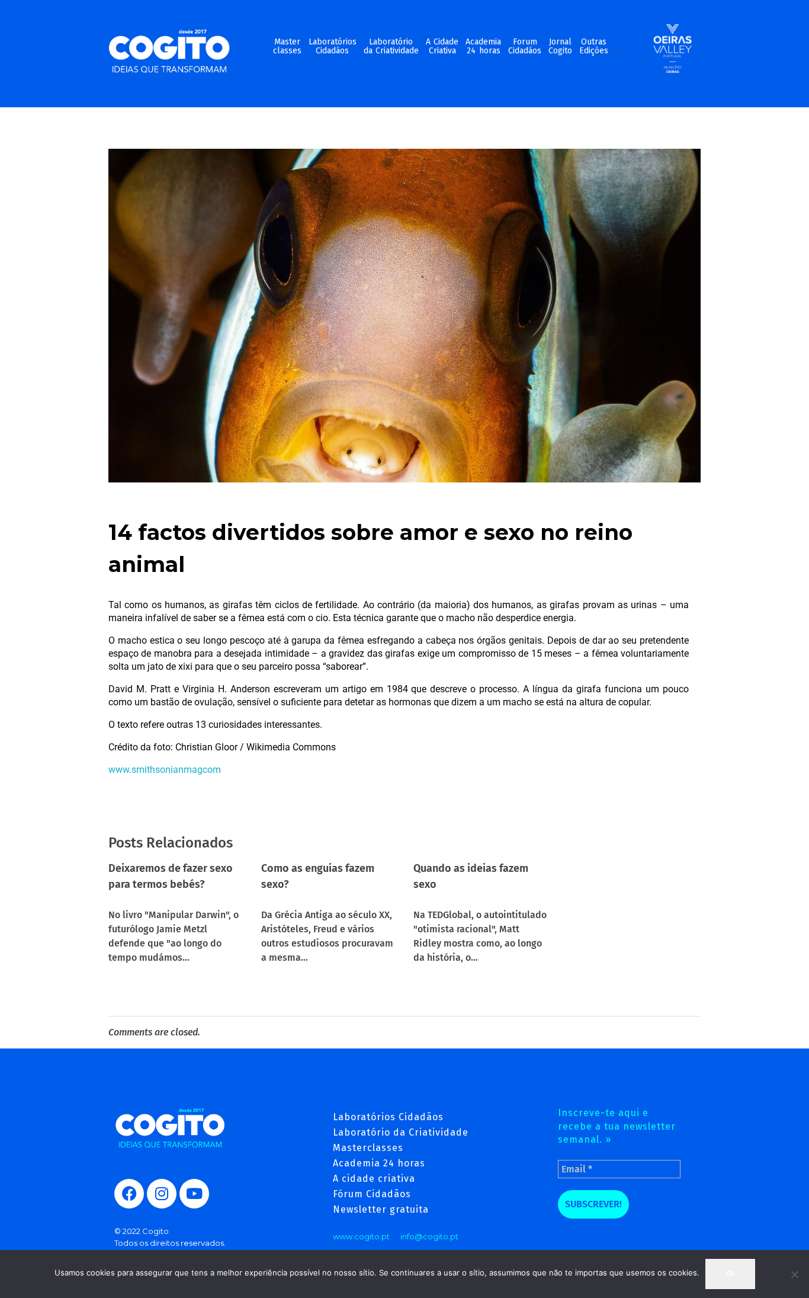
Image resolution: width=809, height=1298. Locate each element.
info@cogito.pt (429, 1236)
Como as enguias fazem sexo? (317, 876)
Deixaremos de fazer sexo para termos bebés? (170, 876)
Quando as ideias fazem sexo (470, 876)
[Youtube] (194, 1194)
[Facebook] (129, 1194)
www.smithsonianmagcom (164, 769)
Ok (730, 1273)
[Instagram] (161, 1194)
